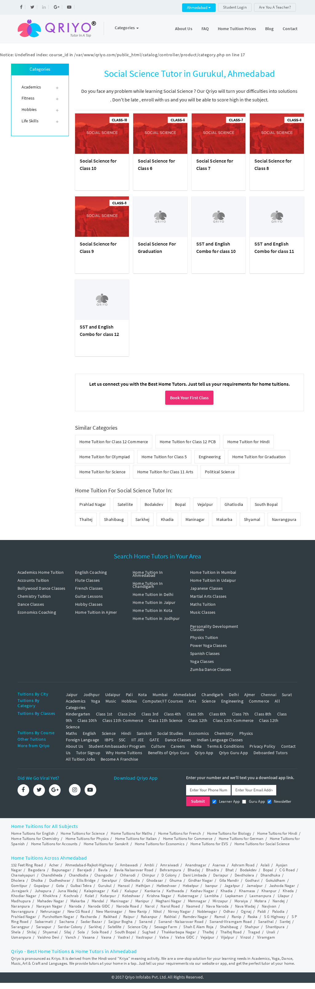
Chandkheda (51, 875)
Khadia (167, 519)
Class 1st (104, 714)
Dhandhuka (270, 875)
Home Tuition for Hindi (248, 441)
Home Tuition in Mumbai (213, 572)
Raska (253, 916)
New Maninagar (109, 911)
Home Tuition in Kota (152, 610)
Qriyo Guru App (233, 752)
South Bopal (266, 504)
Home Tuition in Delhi (153, 594)
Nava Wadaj (245, 906)
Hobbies (129, 701)
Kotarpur (108, 895)
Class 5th (195, 714)
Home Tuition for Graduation (259, 456)
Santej (285, 921)
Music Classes (202, 612)
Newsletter (282, 801)
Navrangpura (284, 519)
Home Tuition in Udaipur (213, 580)
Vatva (164, 937)
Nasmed (193, 906)
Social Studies (170, 733)
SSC (122, 740)
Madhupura (21, 901)
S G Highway (274, 916)
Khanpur (269, 890)
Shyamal (252, 519)
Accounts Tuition (33, 580)
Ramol (219, 916)
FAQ (205, 28)
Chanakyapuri (23, 875)
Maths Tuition (203, 604)
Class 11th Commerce (122, 720)
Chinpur (148, 875)
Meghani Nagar (168, 901)
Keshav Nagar (202, 890)
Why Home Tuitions (124, 752)
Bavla (103, 870)
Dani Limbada (195, 875)
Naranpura (20, 906)
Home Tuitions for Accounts (54, 843)
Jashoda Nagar (282, 885)
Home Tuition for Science (102, 472)
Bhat (229, 870)
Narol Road (170, 906)
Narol (149, 906)
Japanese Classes (206, 588)
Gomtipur (19, 885)
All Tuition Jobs (80, 759)
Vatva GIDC (184, 937)
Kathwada (175, 890)
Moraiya (241, 901)
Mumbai (160, 694)
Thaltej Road (230, 932)
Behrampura (170, 870)
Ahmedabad (197, 7)
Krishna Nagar (159, 895)
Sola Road (100, 932)
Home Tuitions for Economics (159, 843)
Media (196, 746)
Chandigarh (212, 694)
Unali (270, 932)
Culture (158, 746)
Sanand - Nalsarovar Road (180, 921)
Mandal (98, 901)
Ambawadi (129, 865)
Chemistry (223, 733)
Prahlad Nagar (92, 504)
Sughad (148, 932)
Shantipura (275, 926)
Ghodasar (154, 880)
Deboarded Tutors (270, 752)
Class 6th (217, 714)
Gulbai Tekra (81, 885)
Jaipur (72, 694)
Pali (129, 694)
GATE (154, 740)
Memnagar (197, 901)
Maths (71, 733)
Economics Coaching (37, 612)
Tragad (254, 932)
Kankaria (152, 890)
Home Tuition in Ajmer (96, 612)
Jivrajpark (19, 890)
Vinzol (245, 937)
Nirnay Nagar (179, 911)
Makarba (224, 519)
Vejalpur (205, 504)
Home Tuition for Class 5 (164, 456)
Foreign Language (82, 740)
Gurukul (105, 885)
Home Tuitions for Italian (136, 838)
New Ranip (138, 911)
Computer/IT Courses (162, 701)
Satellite (125, 504)
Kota (142, 694)
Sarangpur (20, 926)
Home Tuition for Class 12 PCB (188, 441)
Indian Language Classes (220, 740)
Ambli (149, 865)
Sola (81, 932)
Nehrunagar (50, 911)
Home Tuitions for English (32, 833)
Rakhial (170, 916)
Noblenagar (207, 911)
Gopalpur (42, 885)
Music (111, 701)
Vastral (124, 937)
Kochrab (71, 895)
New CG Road (78, 911)
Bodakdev (154, 504)
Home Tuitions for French (179, 833)
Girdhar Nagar (200, 880)
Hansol (124, 885)
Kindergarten (78, 714)
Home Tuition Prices (237, 28)
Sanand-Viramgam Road (230, 921)
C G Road (287, 870)
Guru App (256, 801)
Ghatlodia (234, 504)
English (89, 733)
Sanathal (265, 921)
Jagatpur (232, 885)
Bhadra (212, 870)
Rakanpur (149, 916)
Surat (287, 694)
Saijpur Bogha (120, 921)
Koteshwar (131, 895)
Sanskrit (144, 733)
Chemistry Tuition (34, 596)
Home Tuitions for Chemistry (35, 838)
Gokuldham (275, 880)
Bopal (180, 504)
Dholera (18, 880)
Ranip (236, 916)
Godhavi (252, 880)
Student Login (234, 7)
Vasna (106, 937)
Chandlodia (78, 875)
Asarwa (219, 865)
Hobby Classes (88, 604)
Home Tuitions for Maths (131, 833)
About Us (183, 28)
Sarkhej (142, 519)
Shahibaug (114, 519)
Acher (54, 865)
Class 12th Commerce (233, 720)
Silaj (67, 932)
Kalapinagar (94, 890)
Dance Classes (31, 604)
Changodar (104, 875)
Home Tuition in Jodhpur (156, 618)
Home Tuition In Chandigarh (148, 585)
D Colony (169, 875)
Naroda (75, 906)
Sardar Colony (70, 926)
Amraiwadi (169, 865)
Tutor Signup (88, 752)
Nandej (279, 901)
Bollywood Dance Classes (41, 588)
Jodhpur (91, 694)
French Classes (89, 588)
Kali (115, 890)
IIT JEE (137, 740)
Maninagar (195, 519)
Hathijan (143, 885)
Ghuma (175, 880)
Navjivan (269, 906)
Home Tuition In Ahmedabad (148, 574)
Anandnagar (195, 865)
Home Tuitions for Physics (87, 838)
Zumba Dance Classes (210, 669)
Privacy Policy (262, 746)
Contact (290, 28)
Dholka (37, 880)
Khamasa (247, 890)
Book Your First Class (189, 397)
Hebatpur (191, 885)
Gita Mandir (229, 880)
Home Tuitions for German (241, 838)
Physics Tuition (204, 637)
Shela (16, 932)
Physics (246, 733)
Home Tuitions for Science (83, 833)
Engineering (210, 456)
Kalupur (131, 890)
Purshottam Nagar (58, 916)
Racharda (88, 916)
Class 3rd (150, 714)
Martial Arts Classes (208, 596)
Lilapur (284, 895)
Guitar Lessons (89, 596)
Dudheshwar (59, 880)
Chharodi (128, 875)
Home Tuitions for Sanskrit (106, 843)
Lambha (212, 895)
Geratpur (109, 880)
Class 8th (262, 714)
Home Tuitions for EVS (209, 843)
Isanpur (211, 885)
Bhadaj (194, 870)
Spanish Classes (205, 653)
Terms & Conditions (225, 746)
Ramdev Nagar (195, 916)
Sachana (66, 921)
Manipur (142, 901)
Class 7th (240, 714)
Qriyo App (204, 752)
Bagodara (36, 870)
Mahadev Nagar (50, 901)
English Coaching (91, 572)
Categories (125, 27)
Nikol (157, 911)
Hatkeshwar (167, 885)
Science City (138, 926)
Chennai (268, 694)
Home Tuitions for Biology (229, 833)
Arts (192, 701)
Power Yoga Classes (208, 645)
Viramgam (266, 937)
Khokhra (50, 895)
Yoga (95, 701)
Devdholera (244, 875)
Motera (260, 901)
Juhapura (43, 890)
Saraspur (44, 926)
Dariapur (221, 875)
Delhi (234, 694)
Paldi (261, 911)
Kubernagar (188, 895)
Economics (199, 733)
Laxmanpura (260, 895)
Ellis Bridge (86, 880)
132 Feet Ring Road (27, 865)
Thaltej (86, 519)
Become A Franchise (119, 759)
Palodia (278, 911)
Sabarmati (44, 921)
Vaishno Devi (48, 937)
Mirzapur (220, 901)
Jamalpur (254, 885)
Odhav (229, 911)
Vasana (88, 937)
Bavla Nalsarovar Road (133, 870)
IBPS (109, 740)
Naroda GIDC (99, 906)
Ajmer (249, 694)
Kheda (288, 890)
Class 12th (198, 720)
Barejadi (84, 870)
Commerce (259, 701)
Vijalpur (227, 937)
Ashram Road (243, 865)
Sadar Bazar (91, 921)
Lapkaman (234, 895)
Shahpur (252, 926)
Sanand (145, 921)
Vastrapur (144, 937)
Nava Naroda (217, 906)
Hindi (126, 733)
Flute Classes (87, 580)
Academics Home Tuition (41, 572)
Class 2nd (127, 714)
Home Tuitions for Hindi (277, 833)
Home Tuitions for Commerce (188, 838)
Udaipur (112, 694)
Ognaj (246, 911)
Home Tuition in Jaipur (154, 602)
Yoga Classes (202, 661)
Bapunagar (61, 870)
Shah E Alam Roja (198, 926)
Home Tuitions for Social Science (261, 843)
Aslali (265, 865)
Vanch (71, 937)
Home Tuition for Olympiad (104, 456)
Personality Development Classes (214, 628)
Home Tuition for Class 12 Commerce (113, 441)
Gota (60, 885)
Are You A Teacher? (275, 7)
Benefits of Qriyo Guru (168, 752)
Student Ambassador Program (117, 746)
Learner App (229, 801)
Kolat (89, 895)
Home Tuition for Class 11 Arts (165, 472)
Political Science (220, 472)
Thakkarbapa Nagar (178, 932)
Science (209, 701)
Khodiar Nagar (23, 895)
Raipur (129, 916)
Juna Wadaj (68, 890)
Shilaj (31, 932)
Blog (269, 28)
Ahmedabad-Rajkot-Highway (89, 865)
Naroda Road (127, 906)
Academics (76, 701)
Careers (178, 746)
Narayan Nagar (49, 906)
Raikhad (110, 916)
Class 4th (172, 714)
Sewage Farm (165, 926)
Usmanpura (21, 937)
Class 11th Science (166, 720)
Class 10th (87, 720)
